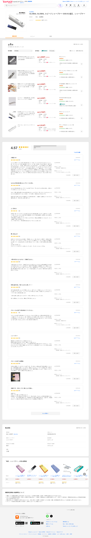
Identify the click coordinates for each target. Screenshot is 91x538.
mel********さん (77, 312)
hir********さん (77, 261)
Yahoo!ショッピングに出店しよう (77, 1)
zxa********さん (77, 210)
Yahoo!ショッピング (32, 532)
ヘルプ (87, 1)
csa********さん (77, 363)
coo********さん (77, 185)
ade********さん (77, 287)
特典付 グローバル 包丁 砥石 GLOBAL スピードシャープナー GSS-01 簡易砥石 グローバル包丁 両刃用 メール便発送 (26, 86)
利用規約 (39, 534)
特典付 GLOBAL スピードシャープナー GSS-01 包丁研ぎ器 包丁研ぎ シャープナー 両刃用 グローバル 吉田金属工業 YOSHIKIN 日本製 (26, 73)
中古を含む (51, 50)
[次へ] (84, 474)
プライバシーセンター (32, 534)
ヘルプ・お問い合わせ (61, 534)
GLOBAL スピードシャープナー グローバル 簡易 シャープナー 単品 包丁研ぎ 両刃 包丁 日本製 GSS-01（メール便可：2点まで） (26, 114)
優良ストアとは (49, 524)
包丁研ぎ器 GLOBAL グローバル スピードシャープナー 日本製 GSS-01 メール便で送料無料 (26, 58)
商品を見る (16, 434)
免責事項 (49, 534)
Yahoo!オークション (50, 532)
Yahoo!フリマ (60, 532)
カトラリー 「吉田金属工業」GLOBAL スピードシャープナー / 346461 (26, 98)
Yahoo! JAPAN (66, 1)
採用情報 (54, 534)
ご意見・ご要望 (69, 534)
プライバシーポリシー (23, 534)
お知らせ (48, 526)
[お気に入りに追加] (81, 63)
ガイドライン (44, 534)
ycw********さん (77, 390)
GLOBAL (31, 11)
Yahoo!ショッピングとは (51, 521)
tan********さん (77, 159)
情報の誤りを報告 (82, 427)
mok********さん (77, 338)
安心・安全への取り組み (68, 524)
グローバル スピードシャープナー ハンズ (26, 125)
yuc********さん (77, 236)
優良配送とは (66, 521)
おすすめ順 (77, 152)
